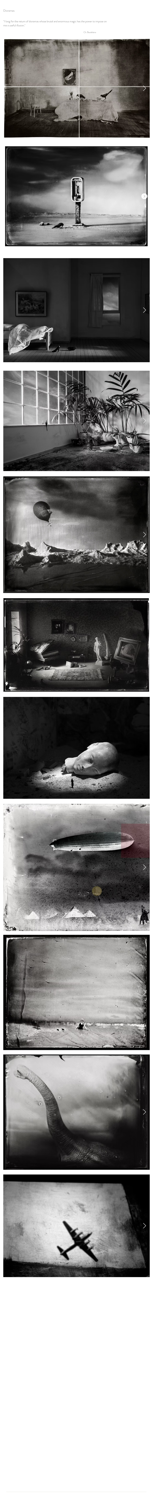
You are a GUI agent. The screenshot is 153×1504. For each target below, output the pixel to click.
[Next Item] (144, 88)
